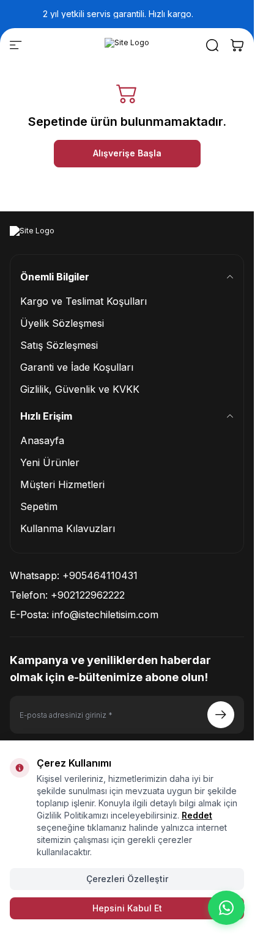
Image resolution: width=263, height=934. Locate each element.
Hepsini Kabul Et (127, 908)
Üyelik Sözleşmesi (62, 323)
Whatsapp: (74, 575)
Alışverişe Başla (127, 153)
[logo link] (127, 45)
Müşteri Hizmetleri (62, 484)
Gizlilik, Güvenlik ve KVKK (79, 389)
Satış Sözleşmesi (59, 345)
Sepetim (38, 506)
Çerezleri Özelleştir (127, 879)
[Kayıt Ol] (220, 714)
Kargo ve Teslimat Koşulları (83, 301)
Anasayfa (42, 440)
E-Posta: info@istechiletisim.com (84, 614)
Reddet (197, 815)
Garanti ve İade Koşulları (76, 367)
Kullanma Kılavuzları (67, 528)
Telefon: (67, 595)
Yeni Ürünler (50, 462)
